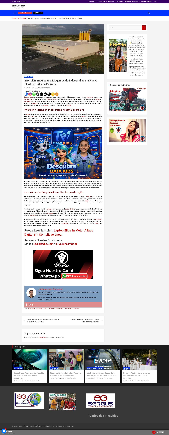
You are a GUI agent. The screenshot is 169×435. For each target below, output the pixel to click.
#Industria (39, 308)
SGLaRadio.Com (44, 244)
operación (90, 97)
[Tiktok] (33, 304)
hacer (89, 197)
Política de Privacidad (103, 416)
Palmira (26, 97)
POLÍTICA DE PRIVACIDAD (43, 426)
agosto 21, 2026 (18, 380)
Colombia (27, 101)
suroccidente (69, 209)
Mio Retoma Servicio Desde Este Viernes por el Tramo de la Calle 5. (101, 374)
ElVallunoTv (39, 13)
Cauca (54, 99)
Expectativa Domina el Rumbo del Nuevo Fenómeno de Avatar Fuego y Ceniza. (43, 321)
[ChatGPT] (45, 94)
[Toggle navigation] (14, 13)
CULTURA (126, 368)
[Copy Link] (53, 94)
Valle (48, 99)
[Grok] (49, 94)
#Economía (31, 308)
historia (97, 99)
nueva (28, 114)
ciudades (33, 215)
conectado (42, 337)
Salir (155, 1)
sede (83, 116)
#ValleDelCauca (68, 308)
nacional (45, 105)
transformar (28, 99)
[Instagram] (30, 94)
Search (144, 27)
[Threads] (41, 94)
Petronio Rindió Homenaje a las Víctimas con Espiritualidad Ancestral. (136, 375)
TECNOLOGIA (28, 77)
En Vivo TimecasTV (26, 13)
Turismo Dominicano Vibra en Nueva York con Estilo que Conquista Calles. (84, 321)
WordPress (70, 426)
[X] (37, 94)
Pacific (33, 116)
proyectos (98, 219)
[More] (56, 94)
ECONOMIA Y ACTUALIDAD (95, 368)
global (69, 105)
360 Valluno (119, 1)
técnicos (50, 213)
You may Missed (20, 346)
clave (96, 223)
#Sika (51, 308)
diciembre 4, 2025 (29, 88)
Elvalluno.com (18, 6)
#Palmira (45, 308)
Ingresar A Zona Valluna (131, 1)
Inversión (77, 308)
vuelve (32, 97)
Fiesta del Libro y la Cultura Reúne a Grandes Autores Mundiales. (65, 374)
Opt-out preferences (146, 1)
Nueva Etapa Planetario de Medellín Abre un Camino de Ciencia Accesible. (29, 375)
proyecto (35, 103)
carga (87, 201)
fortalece (49, 209)
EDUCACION (54, 368)
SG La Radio (101, 1)
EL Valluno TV (92, 1)
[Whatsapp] (34, 94)
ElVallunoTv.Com (66, 244)
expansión (65, 223)
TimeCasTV (111, 1)
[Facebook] (26, 94)
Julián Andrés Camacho (43, 88)
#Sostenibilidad (58, 308)
